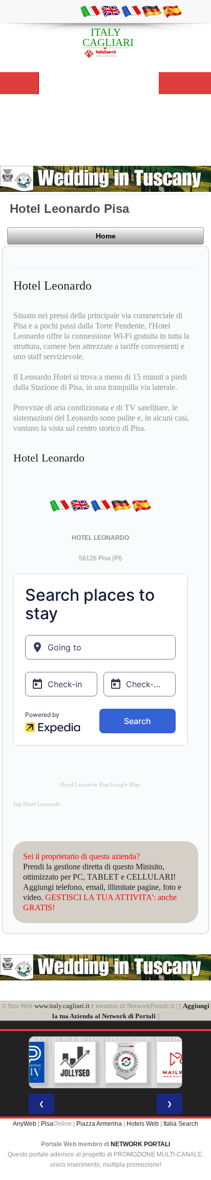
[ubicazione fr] (131, 11)
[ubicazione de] (151, 11)
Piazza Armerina (99, 1123)
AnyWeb (24, 1123)
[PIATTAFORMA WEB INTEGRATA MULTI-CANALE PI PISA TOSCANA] (110, 1062)
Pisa (47, 1123)
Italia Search (180, 1123)
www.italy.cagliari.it (62, 1006)
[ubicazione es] (172, 11)
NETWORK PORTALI (140, 1144)
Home (106, 236)
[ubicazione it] (90, 11)
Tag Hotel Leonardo (36, 804)
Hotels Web (142, 1123)
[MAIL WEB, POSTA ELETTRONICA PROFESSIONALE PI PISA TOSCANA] (161, 1062)
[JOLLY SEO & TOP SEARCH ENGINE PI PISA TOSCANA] (58, 1062)
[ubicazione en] (110, 11)
